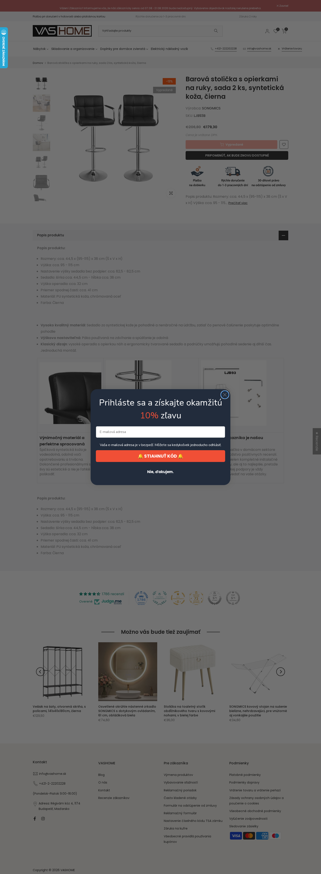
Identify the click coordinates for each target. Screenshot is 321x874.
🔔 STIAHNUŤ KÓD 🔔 (160, 456)
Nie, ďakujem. (160, 471)
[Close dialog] (225, 395)
